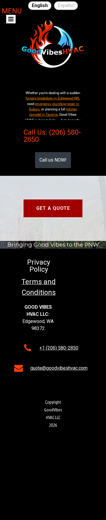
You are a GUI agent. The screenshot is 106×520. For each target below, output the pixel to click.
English (40, 5)
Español (66, 5)
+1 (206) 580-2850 (58, 348)
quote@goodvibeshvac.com (58, 368)
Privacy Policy (38, 265)
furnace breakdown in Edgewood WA (52, 98)
